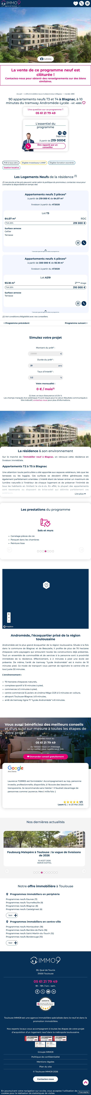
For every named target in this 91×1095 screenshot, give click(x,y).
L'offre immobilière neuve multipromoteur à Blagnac (43, 94)
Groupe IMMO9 (45, 1052)
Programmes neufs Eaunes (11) (21, 899)
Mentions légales (45, 1062)
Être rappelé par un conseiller (42, 146)
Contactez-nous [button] (45, 1079)
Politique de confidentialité (45, 1057)
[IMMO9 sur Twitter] (43, 991)
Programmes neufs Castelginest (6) (24, 909)
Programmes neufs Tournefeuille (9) (24, 902)
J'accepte (83, 1092)
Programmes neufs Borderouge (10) (24, 937)
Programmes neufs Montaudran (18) (24, 927)
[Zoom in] (9, 614)
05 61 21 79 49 (45, 113)
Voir (10, 915)
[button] (81, 3)
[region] (45, 599)
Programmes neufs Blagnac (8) (22, 906)
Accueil (19, 94)
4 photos (47, 59)
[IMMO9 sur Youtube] (48, 991)
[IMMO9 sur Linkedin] (54, 991)
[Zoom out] (9, 617)
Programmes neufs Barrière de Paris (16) (26, 930)
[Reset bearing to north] (9, 621)
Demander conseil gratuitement (45, 756)
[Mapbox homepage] (8, 626)
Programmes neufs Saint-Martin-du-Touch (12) (30, 933)
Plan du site (45, 1066)
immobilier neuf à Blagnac (38, 457)
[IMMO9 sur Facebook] (37, 991)
